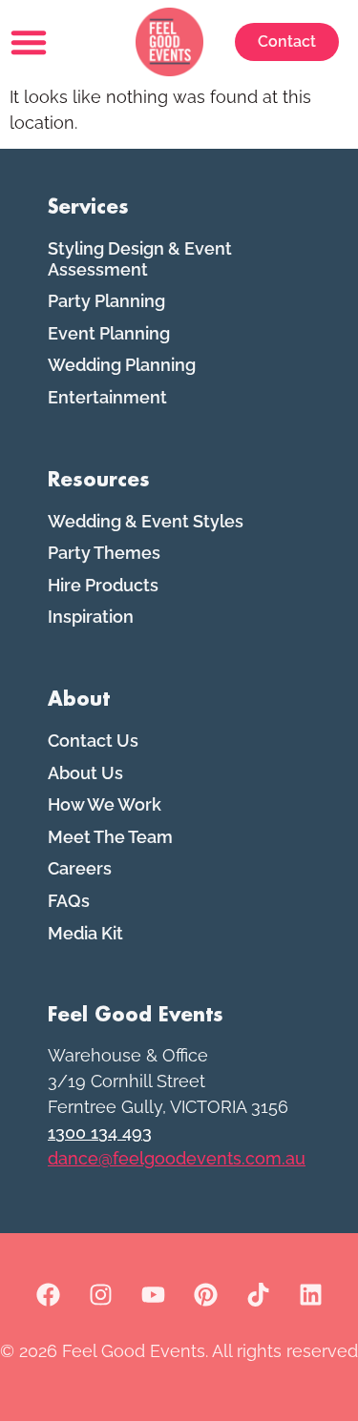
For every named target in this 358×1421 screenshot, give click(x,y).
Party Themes (104, 553)
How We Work (104, 804)
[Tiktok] (258, 1295)
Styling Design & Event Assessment (140, 258)
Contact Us (93, 741)
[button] (28, 42)
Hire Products (103, 585)
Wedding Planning (122, 365)
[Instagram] (100, 1295)
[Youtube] (153, 1295)
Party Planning (106, 301)
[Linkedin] (310, 1295)
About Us (85, 773)
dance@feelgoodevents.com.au (176, 1158)
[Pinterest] (205, 1295)
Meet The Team (110, 837)
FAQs (69, 901)
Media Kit (85, 933)
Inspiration (91, 617)
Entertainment (107, 397)
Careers (80, 868)
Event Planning (109, 333)
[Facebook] (48, 1295)
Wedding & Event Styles (145, 521)
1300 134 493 (100, 1132)
